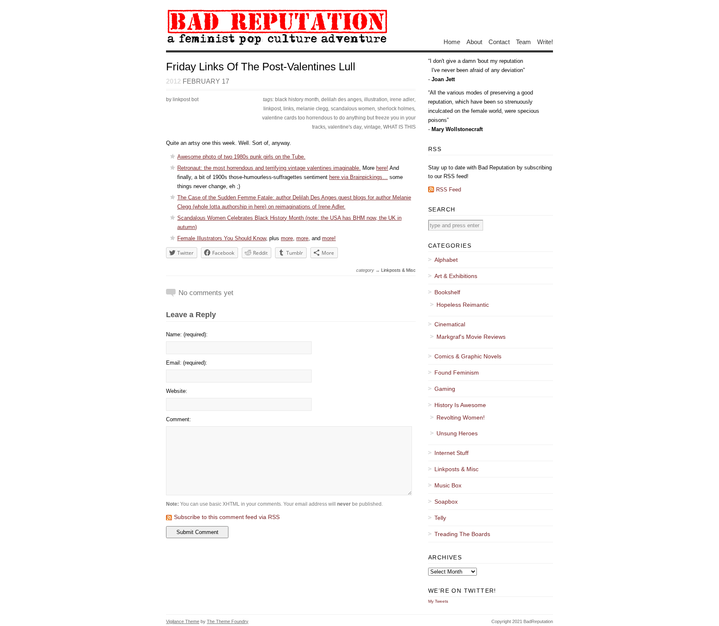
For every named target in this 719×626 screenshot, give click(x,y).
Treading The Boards (462, 534)
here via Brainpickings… (358, 177)
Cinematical (449, 324)
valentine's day (345, 127)
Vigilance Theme (182, 621)
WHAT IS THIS (399, 127)
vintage (372, 127)
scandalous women (353, 109)
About (474, 41)
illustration (375, 99)
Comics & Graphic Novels (467, 356)
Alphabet (446, 259)
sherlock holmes (395, 109)
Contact (499, 41)
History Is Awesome (460, 405)
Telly (440, 517)
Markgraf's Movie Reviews (471, 336)
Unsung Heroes (457, 433)
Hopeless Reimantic (462, 304)
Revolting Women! (460, 417)
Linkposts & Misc (398, 270)
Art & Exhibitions (455, 276)
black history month (297, 99)
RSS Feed (448, 189)
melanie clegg (312, 109)
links (288, 109)
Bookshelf (447, 292)
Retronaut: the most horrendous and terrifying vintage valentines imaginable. (269, 168)
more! (329, 238)
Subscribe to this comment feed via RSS (227, 517)
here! (382, 168)
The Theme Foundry (227, 621)
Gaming (444, 388)
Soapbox (446, 501)
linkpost (272, 109)
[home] (277, 44)
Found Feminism (456, 372)
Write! (545, 41)
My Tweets (438, 601)
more (287, 238)
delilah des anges (341, 99)
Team (523, 41)
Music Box (447, 485)
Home (452, 41)
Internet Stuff (451, 453)
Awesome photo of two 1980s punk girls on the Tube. (241, 157)
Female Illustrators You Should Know (221, 238)
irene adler (402, 99)
